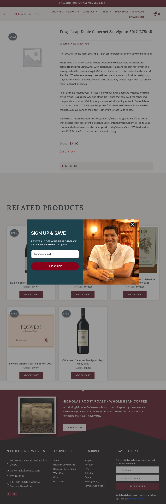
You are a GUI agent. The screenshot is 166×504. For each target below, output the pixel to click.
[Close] (132, 224)
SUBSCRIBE (55, 266)
